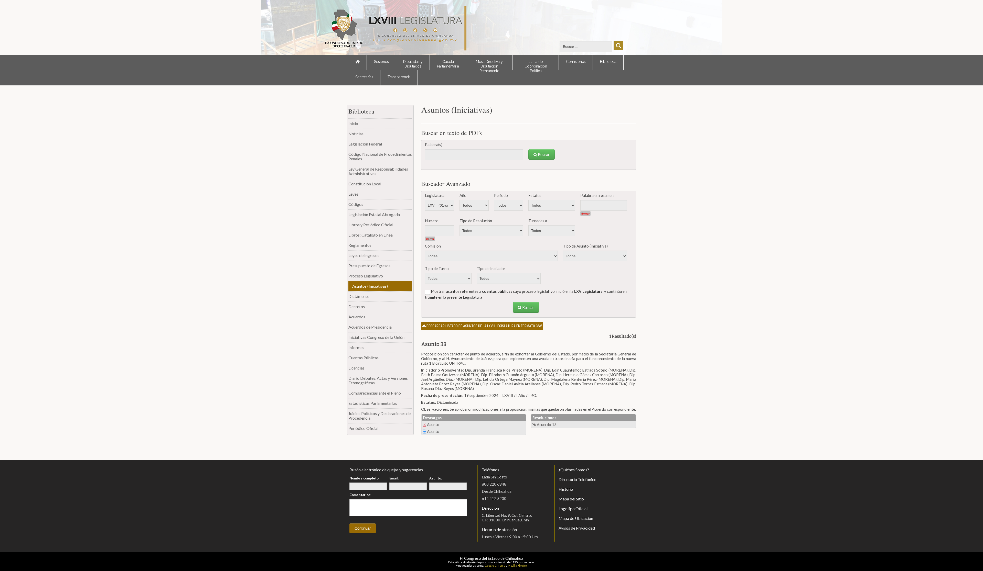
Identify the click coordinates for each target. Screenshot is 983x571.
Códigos (355, 204)
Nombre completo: (364, 478)
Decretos (356, 306)
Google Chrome (495, 565)
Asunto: (435, 478)
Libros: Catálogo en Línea (370, 234)
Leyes (353, 194)
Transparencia (399, 77)
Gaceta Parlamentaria (448, 64)
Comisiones (576, 62)
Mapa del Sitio (571, 498)
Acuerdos (356, 316)
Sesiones (381, 62)
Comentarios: (360, 495)
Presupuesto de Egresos (369, 265)
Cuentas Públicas (363, 357)
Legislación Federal (365, 143)
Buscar (543, 154)
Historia (566, 489)
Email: (394, 478)
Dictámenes (358, 296)
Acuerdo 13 (546, 424)
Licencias (356, 367)
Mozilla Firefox (517, 565)
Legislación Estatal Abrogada (374, 214)
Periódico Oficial (363, 428)
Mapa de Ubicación (576, 518)
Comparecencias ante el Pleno (374, 392)
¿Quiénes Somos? (574, 469)
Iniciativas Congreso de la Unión (376, 337)
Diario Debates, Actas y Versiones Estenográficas (378, 380)
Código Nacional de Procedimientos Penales (380, 156)
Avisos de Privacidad (577, 527)
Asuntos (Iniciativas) (370, 286)
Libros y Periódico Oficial (370, 224)
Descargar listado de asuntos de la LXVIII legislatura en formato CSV (484, 326)
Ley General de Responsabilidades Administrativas (378, 171)
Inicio (353, 123)
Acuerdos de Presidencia (370, 326)
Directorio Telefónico (577, 479)
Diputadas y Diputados (413, 64)
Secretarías (364, 77)
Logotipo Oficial (573, 508)
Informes (356, 347)
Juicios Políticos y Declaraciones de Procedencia (379, 415)
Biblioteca (608, 62)
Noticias (356, 133)
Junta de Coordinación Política (536, 65)
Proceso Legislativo (365, 275)
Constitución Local (364, 183)
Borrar (585, 213)
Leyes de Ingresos (363, 255)
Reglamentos (359, 245)
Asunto (432, 424)
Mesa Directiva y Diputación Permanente (489, 65)
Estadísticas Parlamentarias (372, 403)
